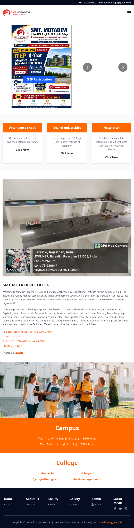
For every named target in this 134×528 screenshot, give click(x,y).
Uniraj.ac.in (46, 473)
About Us (31, 504)
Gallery (73, 504)
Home (7, 504)
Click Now (22, 150)
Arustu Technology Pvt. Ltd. (107, 522)
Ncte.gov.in (88, 473)
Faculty (51, 504)
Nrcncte (18, 352)
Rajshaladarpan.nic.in (87, 479)
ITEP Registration (39, 79)
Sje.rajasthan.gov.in (46, 479)
